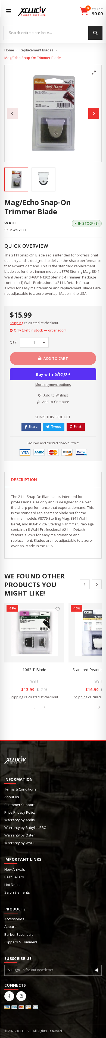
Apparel (10, 926)
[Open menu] (8, 11)
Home (9, 50)
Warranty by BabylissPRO (25, 827)
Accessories (14, 918)
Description (24, 479)
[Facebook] (9, 996)
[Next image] (93, 113)
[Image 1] (16, 179)
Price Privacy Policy (20, 812)
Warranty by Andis (19, 819)
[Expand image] (93, 72)
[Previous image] (12, 113)
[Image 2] (43, 179)
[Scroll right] (97, 584)
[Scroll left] (85, 584)
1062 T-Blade (34, 669)
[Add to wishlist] (57, 609)
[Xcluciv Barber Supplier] (31, 11)
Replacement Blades (37, 50)
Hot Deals (12, 884)
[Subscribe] (96, 970)
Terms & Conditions (20, 789)
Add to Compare (55, 401)
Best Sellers (14, 877)
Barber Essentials (18, 934)
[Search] (95, 33)
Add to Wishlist (55, 395)
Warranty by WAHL (19, 842)
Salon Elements (17, 892)
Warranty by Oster (19, 835)
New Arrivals (14, 869)
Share (33, 426)
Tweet (56, 426)
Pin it (78, 426)
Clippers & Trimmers (21, 942)
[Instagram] (21, 996)
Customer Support (19, 804)
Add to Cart (55, 358)
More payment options (53, 384)
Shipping (16, 323)
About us (11, 796)
